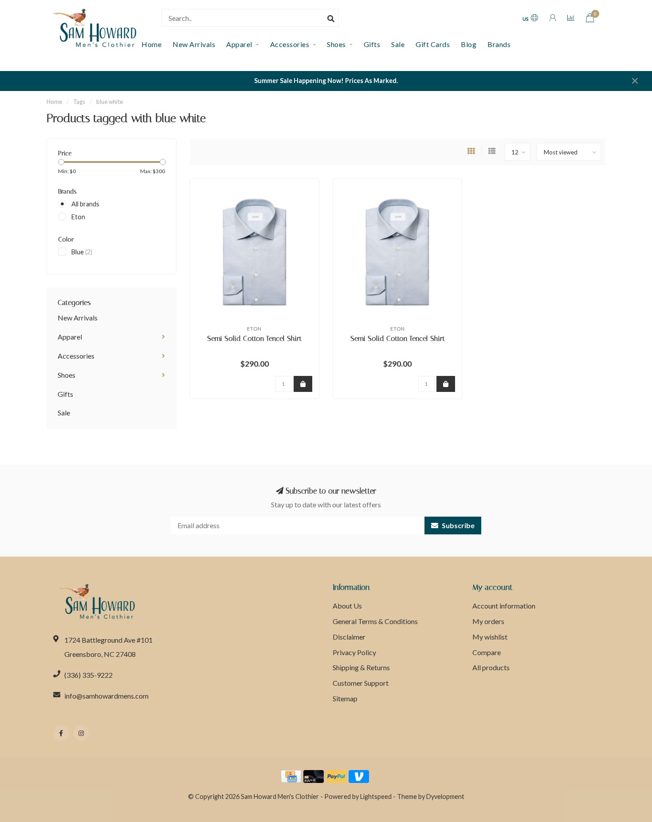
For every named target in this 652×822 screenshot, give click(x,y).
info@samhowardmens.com (106, 696)
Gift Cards (433, 44)
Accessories (290, 44)
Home (54, 101)
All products (491, 667)
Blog (468, 44)
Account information (503, 605)
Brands (499, 44)
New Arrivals (194, 44)
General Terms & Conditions (375, 621)
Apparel (239, 44)
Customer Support (361, 683)
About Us (347, 605)
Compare (486, 652)
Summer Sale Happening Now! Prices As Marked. (326, 80)
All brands (85, 204)
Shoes (336, 44)
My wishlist (489, 636)
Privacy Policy (354, 652)
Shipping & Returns (361, 667)
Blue (81, 252)
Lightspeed (376, 796)
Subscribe (457, 525)
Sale (398, 44)
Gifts (372, 44)
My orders (488, 621)
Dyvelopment (445, 796)
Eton (78, 217)
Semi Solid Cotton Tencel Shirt (254, 338)
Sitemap (345, 698)
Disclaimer (349, 636)
